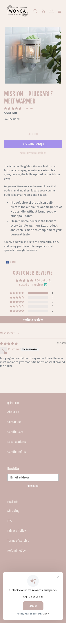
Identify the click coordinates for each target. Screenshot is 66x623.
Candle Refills (16, 452)
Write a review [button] (33, 319)
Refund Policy (16, 550)
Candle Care (15, 432)
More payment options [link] (33, 153)
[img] (9, 343)
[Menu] (60, 11)
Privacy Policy (16, 530)
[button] (13, 108)
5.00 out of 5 (42, 280)
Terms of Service (18, 540)
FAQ (9, 520)
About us (13, 412)
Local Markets (16, 442)
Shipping (13, 510)
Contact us (14, 422)
